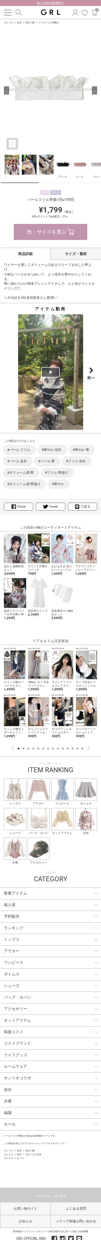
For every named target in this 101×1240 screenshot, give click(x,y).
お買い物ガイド (25, 1208)
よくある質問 (76, 1208)
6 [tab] (43, 748)
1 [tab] (18, 748)
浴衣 (19, 22)
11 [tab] (68, 748)
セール (20, 1158)
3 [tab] (28, 748)
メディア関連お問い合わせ (76, 1221)
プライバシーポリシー (35, 1231)
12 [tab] (73, 748)
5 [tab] (38, 748)
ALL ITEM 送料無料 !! (50, 3)
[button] (6, 90)
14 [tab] (82, 748)
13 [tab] (77, 748)
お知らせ (25, 1221)
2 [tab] (23, 748)
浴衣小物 (29, 22)
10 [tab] (63, 748)
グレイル (8, 22)
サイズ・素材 (76, 254)
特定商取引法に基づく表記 (63, 1231)
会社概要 (83, 1231)
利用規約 (17, 1231)
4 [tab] (33, 748)
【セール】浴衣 (33, 1154)
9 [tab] (58, 748)
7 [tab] (48, 748)
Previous (12, 748)
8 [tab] (53, 748)
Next (88, 748)
